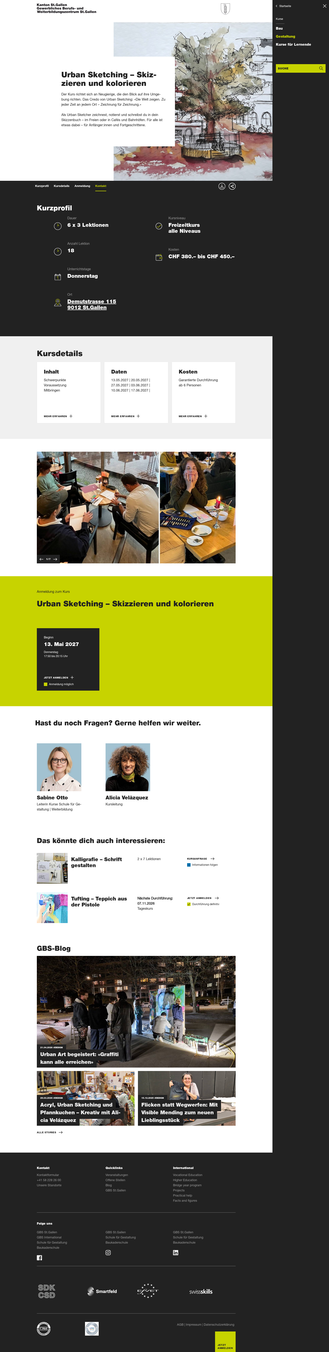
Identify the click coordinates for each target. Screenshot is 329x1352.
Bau (279, 28)
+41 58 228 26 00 (49, 1180)
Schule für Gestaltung (52, 1242)
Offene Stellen (115, 1180)
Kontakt (100, 186)
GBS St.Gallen (116, 1190)
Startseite (285, 6)
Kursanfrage (197, 858)
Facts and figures (185, 1200)
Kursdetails (61, 186)
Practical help (182, 1195)
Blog (109, 1185)
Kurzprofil (42, 186)
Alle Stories (46, 1132)
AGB (180, 1324)
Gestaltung (285, 36)
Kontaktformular (48, 1175)
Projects (179, 1190)
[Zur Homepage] (66, 8)
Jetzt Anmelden (199, 898)
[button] (69, 392)
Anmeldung (82, 186)
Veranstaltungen (117, 1175)
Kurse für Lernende (293, 44)
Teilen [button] (232, 186)
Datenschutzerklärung (219, 1324)
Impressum (193, 1324)
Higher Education (185, 1180)
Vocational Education (187, 1175)
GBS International (49, 1237)
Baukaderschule (48, 1247)
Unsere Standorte (49, 1185)
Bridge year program (187, 1185)
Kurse (279, 18)
